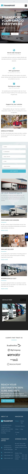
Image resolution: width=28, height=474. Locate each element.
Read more (4, 230)
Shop (22, 429)
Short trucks (8, 315)
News (17, 429)
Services (18, 426)
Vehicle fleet (22, 422)
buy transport (8, 400)
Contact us (17, 433)
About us (23, 426)
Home (17, 421)
